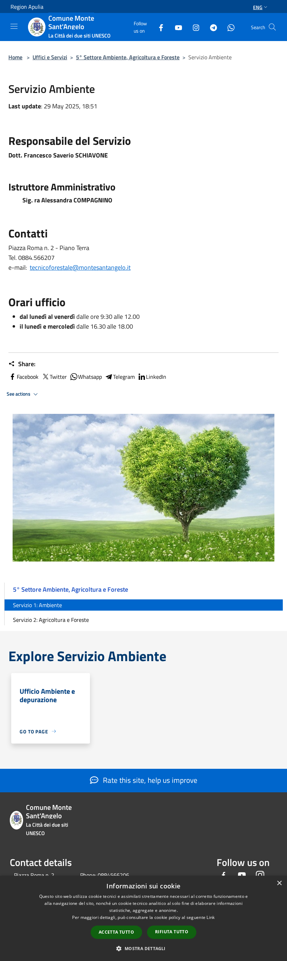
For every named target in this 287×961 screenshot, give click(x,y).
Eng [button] (257, 7)
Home (15, 57)
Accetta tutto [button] (116, 932)
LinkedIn (156, 376)
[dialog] (143, 918)
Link (210, 917)
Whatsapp (90, 376)
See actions (19, 394)
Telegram (124, 376)
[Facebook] (158, 27)
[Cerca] (272, 27)
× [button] (279, 883)
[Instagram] (193, 27)
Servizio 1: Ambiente (37, 605)
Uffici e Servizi (50, 57)
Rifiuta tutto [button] (171, 932)
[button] (143, 948)
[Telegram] (211, 27)
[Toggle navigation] (14, 26)
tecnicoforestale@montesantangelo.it (80, 267)
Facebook (27, 376)
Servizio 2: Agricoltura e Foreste (51, 620)
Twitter (58, 376)
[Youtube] (176, 27)
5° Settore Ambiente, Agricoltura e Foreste (128, 57)
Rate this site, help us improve (149, 780)
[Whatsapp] (228, 27)
